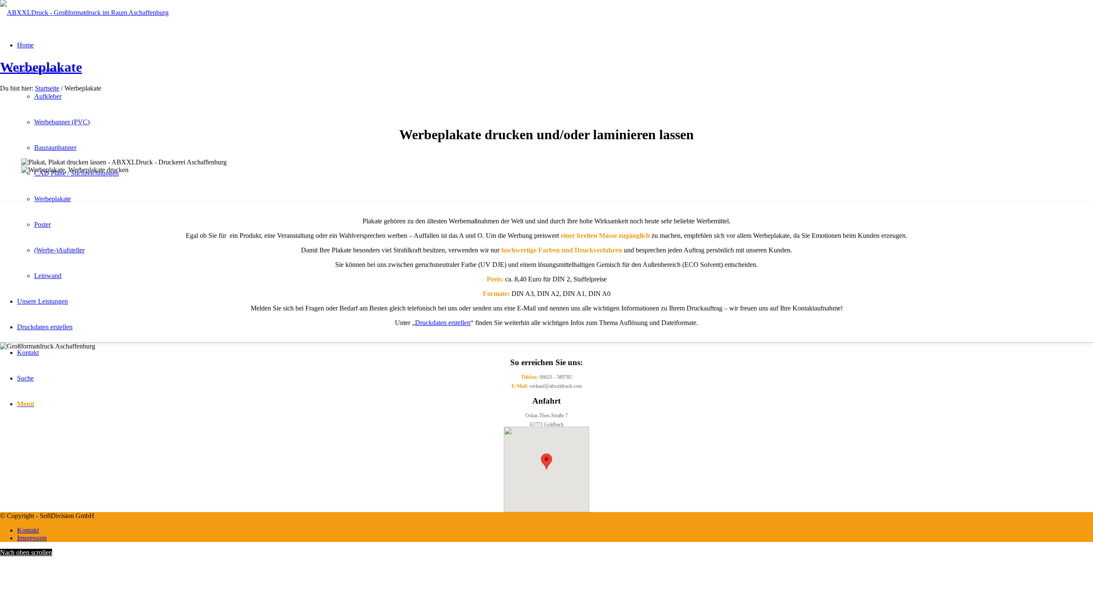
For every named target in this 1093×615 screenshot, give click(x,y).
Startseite (47, 88)
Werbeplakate (41, 67)
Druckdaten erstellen (443, 322)
